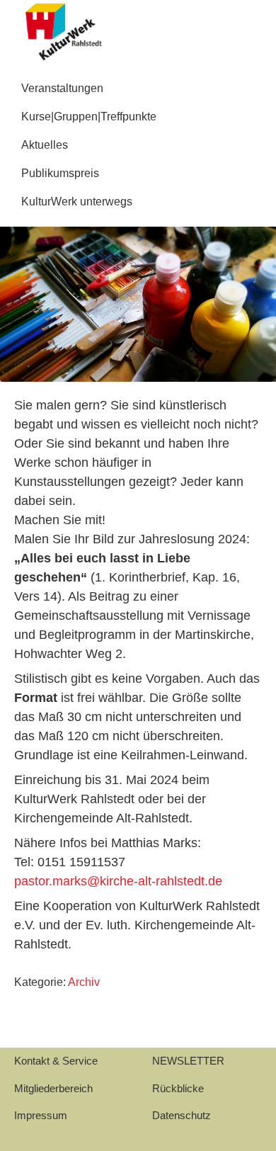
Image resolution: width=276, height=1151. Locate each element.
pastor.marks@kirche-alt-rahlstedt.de (118, 881)
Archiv (84, 982)
